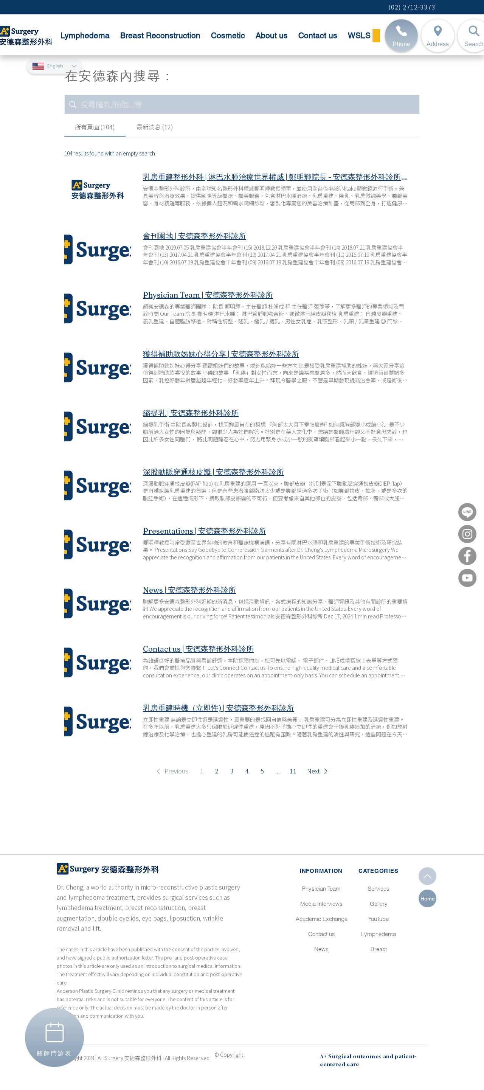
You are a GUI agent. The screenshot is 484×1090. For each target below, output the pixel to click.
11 (293, 771)
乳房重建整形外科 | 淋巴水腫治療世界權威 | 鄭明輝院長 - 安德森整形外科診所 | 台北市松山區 (275, 177)
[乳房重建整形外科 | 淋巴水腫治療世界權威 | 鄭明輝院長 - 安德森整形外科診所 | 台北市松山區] (97, 189)
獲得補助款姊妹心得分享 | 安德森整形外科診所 (221, 354)
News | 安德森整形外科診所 (189, 590)
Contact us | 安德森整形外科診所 (198, 649)
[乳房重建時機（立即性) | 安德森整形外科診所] (97, 720)
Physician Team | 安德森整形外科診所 (208, 295)
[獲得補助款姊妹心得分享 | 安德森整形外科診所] (97, 366)
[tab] (95, 127)
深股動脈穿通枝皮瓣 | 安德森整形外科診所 (213, 472)
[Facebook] (467, 556)
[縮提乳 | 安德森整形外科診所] (97, 425)
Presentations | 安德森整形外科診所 (204, 531)
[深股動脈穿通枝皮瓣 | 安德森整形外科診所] (97, 484)
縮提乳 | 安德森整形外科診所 (191, 413)
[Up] (427, 876)
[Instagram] (467, 534)
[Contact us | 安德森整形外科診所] (97, 661)
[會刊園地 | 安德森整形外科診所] (97, 248)
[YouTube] (467, 578)
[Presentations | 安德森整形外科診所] (97, 543)
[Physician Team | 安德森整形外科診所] (97, 307)
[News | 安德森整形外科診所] (97, 602)
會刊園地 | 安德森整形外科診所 (194, 236)
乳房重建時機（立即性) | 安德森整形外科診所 (218, 708)
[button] (171, 771)
